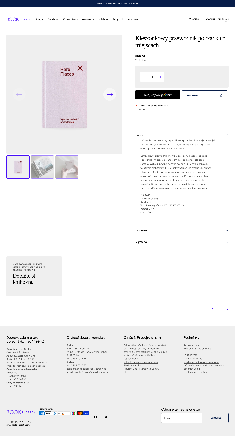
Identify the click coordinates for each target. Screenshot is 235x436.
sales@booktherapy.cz (96, 372)
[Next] (225, 308)
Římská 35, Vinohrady (78, 348)
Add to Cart (193, 95)
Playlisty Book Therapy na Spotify (141, 368)
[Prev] (215, 308)
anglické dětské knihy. (128, 3)
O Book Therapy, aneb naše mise (141, 362)
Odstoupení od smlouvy (196, 372)
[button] (194, 19)
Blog (126, 372)
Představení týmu (133, 365)
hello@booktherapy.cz (94, 368)
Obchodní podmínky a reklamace (201, 362)
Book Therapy (24, 421)
